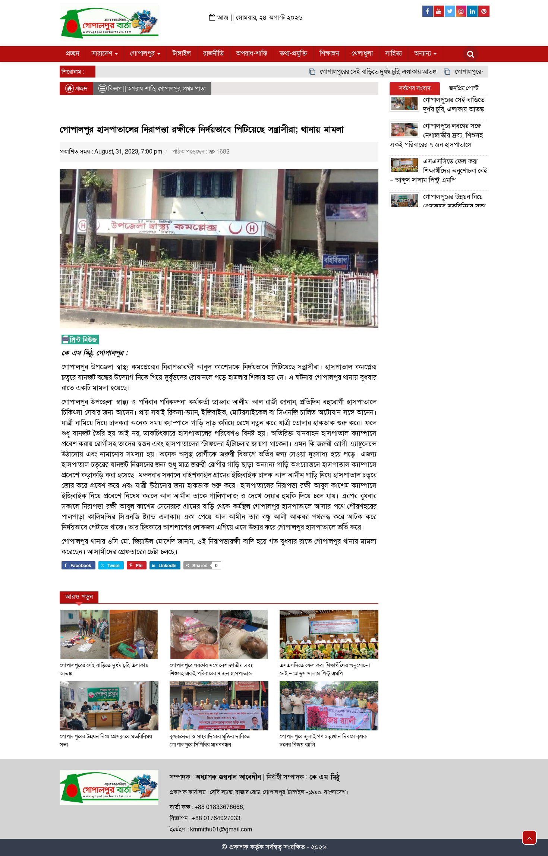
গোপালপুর (143, 53)
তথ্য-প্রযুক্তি (293, 53)
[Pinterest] (483, 11)
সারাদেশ (103, 53)
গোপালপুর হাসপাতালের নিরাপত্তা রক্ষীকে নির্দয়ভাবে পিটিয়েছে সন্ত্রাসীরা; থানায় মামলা (202, 129)
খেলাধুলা (362, 53)
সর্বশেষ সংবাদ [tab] (415, 88)
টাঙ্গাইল (182, 53)
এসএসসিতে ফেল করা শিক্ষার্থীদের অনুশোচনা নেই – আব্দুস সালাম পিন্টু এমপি (438, 170)
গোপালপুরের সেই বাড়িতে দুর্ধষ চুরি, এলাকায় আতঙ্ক (361, 71)
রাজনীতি (213, 53)
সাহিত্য (393, 53)
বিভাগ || (117, 89)
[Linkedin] (472, 11)
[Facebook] (428, 11)
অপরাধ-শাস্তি (251, 53)
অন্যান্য (423, 53)
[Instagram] (461, 11)
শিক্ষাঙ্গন (329, 53)
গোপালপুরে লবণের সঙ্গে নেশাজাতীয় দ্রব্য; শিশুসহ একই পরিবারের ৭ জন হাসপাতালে (436, 135)
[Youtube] (439, 11)
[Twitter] (450, 11)
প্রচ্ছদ (72, 53)
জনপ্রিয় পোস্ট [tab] (464, 88)
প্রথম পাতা (194, 89)
